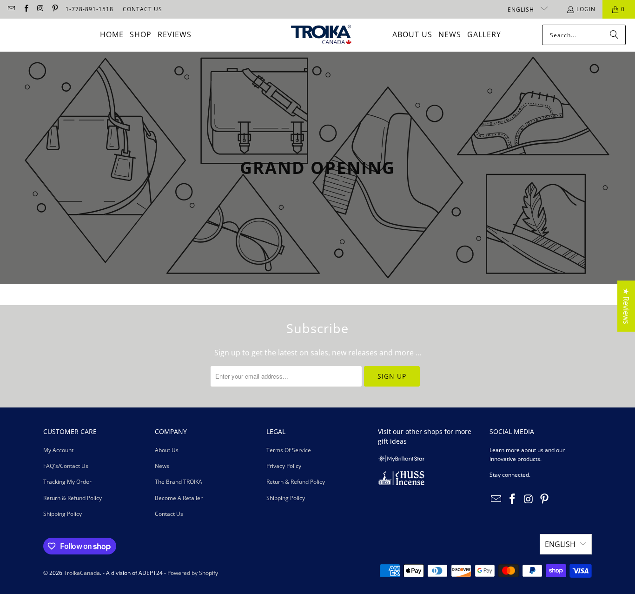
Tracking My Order (67, 482)
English (522, 9)
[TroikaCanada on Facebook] (25, 9)
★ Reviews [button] (626, 306)
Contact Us (169, 514)
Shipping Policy (62, 514)
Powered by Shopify (192, 573)
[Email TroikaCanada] (11, 9)
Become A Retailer (179, 498)
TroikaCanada (82, 573)
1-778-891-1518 (89, 9)
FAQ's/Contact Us (65, 466)
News (162, 466)
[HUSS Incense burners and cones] (401, 483)
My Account (58, 450)
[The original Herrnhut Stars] (401, 460)
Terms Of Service (288, 450)
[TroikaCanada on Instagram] (40, 9)
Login (585, 9)
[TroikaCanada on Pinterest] (55, 9)
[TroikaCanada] (321, 35)
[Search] (614, 35)
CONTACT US (142, 9)
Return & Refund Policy (72, 498)
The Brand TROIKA (178, 482)
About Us (167, 450)
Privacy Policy (283, 466)
